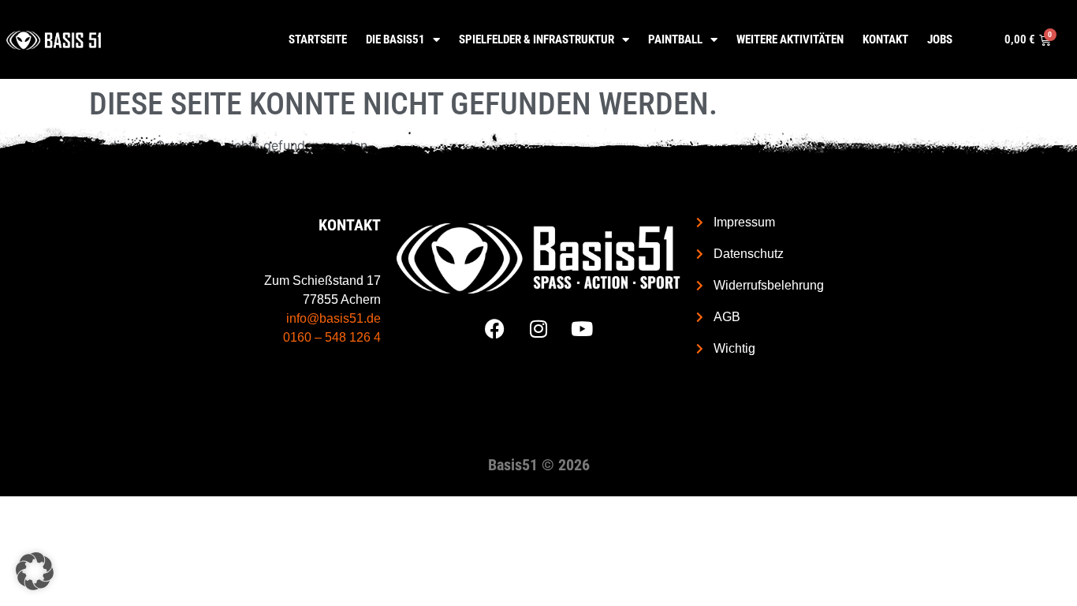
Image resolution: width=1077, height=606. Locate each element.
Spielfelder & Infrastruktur (536, 39)
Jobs (939, 39)
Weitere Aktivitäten (790, 39)
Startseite (318, 39)
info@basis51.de (333, 318)
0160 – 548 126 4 (332, 337)
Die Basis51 (395, 39)
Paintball (675, 39)
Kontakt (885, 39)
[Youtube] (582, 329)
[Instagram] (538, 329)
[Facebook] (495, 329)
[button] (34, 571)
